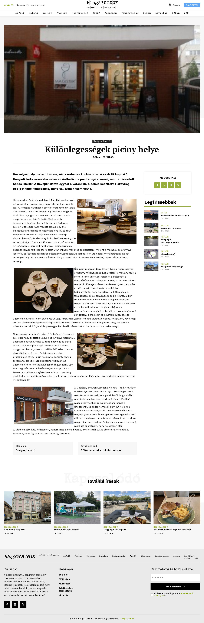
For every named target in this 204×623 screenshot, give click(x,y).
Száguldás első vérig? (172, 266)
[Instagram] (15, 604)
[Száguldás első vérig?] (151, 266)
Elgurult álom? (168, 253)
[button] (23, 5)
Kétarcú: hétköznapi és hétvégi (172, 529)
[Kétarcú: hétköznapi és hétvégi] (177, 507)
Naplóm (165, 226)
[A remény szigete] (27, 507)
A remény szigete (14, 529)
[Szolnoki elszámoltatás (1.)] (151, 215)
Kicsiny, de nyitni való (66, 529)
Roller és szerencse (171, 228)
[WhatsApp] (178, 185)
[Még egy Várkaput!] (127, 507)
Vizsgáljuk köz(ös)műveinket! (170, 241)
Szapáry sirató (25, 450)
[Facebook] (157, 185)
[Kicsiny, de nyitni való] (77, 507)
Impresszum (127, 618)
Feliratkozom (173, 586)
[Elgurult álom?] (151, 254)
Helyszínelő (102, 141)
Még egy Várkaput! (114, 529)
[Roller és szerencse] (151, 228)
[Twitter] (164, 185)
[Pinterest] (171, 185)
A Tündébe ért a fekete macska (101, 450)
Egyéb (164, 213)
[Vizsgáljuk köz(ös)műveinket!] (151, 241)
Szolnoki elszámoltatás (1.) (175, 215)
